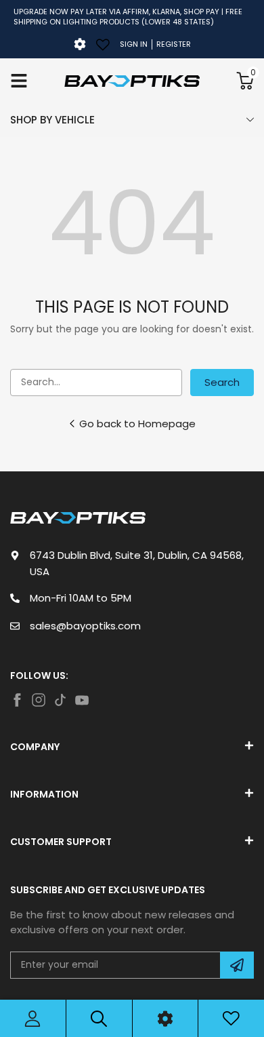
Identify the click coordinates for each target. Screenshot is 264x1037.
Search (222, 382)
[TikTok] (60, 700)
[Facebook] (17, 700)
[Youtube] (82, 700)
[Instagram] (38, 700)
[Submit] (237, 965)
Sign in (134, 44)
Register (173, 44)
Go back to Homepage (137, 423)
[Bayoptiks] (132, 81)
